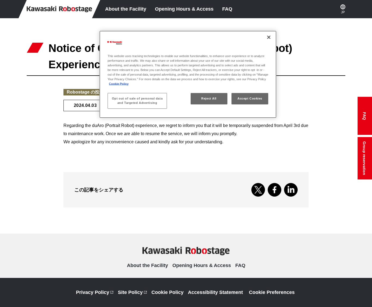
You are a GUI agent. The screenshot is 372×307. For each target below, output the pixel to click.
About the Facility (125, 9)
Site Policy (132, 292)
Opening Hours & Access (184, 9)
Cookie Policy (167, 292)
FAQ (227, 9)
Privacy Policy (95, 292)
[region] (187, 74)
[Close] (269, 37)
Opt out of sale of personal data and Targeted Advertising (137, 100)
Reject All (209, 98)
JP (343, 12)
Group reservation (362, 160)
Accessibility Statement (215, 292)
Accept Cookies (249, 98)
